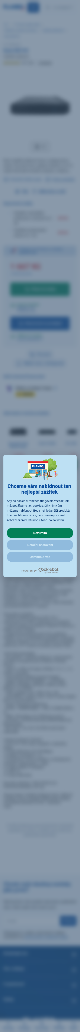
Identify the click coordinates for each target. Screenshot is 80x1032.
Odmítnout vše (40, 557)
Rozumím (40, 533)
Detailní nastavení (40, 545)
